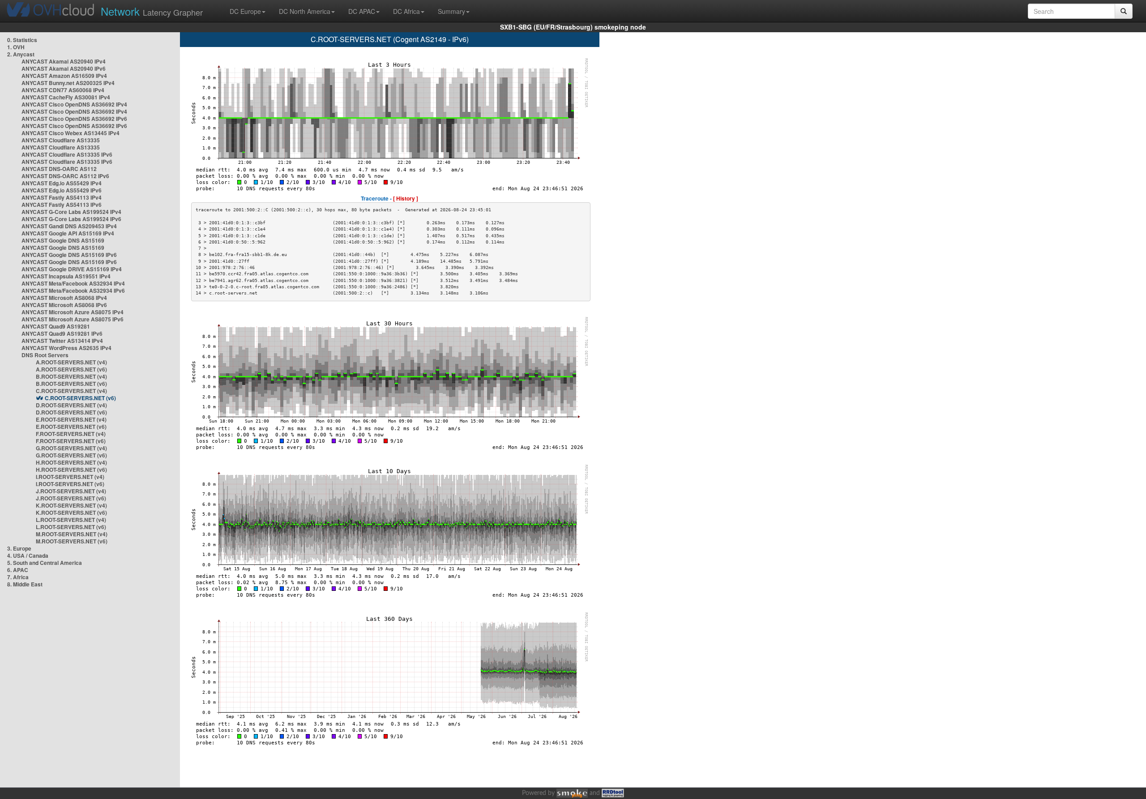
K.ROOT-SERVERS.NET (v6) (71, 512)
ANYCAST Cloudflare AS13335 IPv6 (66, 154)
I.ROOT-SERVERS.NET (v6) (70, 484)
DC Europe (245, 11)
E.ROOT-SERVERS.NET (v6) (71, 427)
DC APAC (361, 11)
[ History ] (405, 198)
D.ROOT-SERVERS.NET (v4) (71, 405)
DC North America (304, 11)
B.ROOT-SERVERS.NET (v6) (71, 384)
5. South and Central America (44, 563)
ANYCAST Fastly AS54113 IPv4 (61, 197)
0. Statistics (22, 40)
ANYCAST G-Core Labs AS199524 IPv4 (71, 212)
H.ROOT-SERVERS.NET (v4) (71, 462)
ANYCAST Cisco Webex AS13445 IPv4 (70, 133)
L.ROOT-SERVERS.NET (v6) (71, 527)
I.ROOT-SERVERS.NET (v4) (70, 477)
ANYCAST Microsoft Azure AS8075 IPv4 (72, 312)
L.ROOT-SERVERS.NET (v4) (71, 520)
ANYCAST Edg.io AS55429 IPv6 (61, 190)
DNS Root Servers (44, 355)
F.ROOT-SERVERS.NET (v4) (71, 434)
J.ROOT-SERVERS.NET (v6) (71, 498)
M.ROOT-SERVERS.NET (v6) (71, 541)
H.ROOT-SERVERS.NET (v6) (71, 470)
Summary (451, 11)
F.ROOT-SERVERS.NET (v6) (71, 441)
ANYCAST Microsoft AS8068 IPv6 (64, 305)
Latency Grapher (152, 11)
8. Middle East (25, 584)
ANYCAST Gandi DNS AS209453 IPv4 (69, 226)
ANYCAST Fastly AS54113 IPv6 (61, 205)
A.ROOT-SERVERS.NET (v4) (71, 362)
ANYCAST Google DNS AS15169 (62, 240)
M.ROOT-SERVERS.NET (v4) (71, 534)
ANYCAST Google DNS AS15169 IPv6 (69, 255)
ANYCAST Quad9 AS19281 (55, 326)
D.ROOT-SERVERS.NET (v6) (71, 412)
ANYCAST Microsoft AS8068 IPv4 (64, 298)
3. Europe (19, 548)
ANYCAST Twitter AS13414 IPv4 (62, 341)
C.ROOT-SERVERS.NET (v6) (80, 398)
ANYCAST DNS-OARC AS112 (59, 169)
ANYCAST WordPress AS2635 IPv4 (66, 348)
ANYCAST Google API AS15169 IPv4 (67, 233)
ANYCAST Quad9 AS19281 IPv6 (62, 333)
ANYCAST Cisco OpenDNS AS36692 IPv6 (74, 119)
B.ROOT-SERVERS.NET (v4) (71, 376)
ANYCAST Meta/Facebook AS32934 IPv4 (73, 283)
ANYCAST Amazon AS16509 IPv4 (64, 76)
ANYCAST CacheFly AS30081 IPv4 (65, 97)
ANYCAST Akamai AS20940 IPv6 (63, 68)
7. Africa (18, 577)
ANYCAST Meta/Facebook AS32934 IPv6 (73, 290)
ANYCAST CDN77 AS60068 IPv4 (62, 90)
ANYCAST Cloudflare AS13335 (60, 140)
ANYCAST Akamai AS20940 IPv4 (63, 61)
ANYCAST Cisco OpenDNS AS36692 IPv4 (74, 104)
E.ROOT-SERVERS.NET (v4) (71, 419)
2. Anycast (20, 54)
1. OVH (16, 47)
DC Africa (406, 11)
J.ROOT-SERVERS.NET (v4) (71, 491)
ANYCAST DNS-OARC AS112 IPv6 (65, 176)
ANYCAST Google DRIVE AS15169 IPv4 (71, 269)
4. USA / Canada (27, 555)
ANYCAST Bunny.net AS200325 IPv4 (68, 83)
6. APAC (17, 570)
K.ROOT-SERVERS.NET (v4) (71, 505)
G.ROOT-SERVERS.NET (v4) (71, 448)
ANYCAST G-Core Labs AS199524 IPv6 (71, 219)
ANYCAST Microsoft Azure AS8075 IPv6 (72, 319)
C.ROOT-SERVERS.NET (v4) (71, 391)
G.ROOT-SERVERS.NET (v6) (71, 455)
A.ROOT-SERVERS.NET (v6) (71, 369)
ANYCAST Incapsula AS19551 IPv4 (66, 276)
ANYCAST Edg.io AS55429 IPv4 (61, 183)
